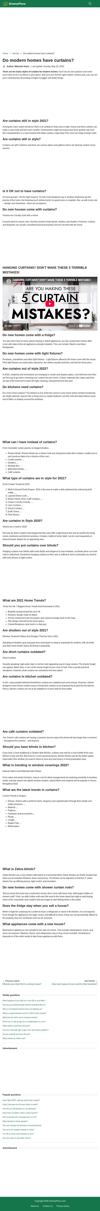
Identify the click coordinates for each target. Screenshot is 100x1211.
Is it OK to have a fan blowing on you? (18, 1134)
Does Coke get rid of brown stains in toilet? (20, 1104)
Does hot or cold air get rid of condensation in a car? (24, 1021)
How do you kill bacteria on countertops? (19, 1109)
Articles (15, 53)
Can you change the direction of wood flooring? (22, 1125)
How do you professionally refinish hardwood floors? (24, 1005)
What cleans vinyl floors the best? (16, 1026)
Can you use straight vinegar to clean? (18, 1130)
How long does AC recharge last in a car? (20, 1117)
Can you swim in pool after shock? (17, 1138)
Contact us (48, 1206)
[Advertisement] (50, 29)
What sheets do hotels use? (14, 1038)
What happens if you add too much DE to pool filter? (24, 1000)
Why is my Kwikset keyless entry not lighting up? (22, 1009)
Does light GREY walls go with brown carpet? (21, 1100)
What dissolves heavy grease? (15, 1121)
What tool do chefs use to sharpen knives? (20, 1017)
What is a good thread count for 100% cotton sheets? (24, 1013)
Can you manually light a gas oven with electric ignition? (26, 1030)
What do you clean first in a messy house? (22, 984)
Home (5, 53)
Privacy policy (63, 1206)
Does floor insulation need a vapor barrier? (20, 1113)
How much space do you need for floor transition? (74, 984)
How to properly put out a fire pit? (16, 1034)
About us (35, 1206)
